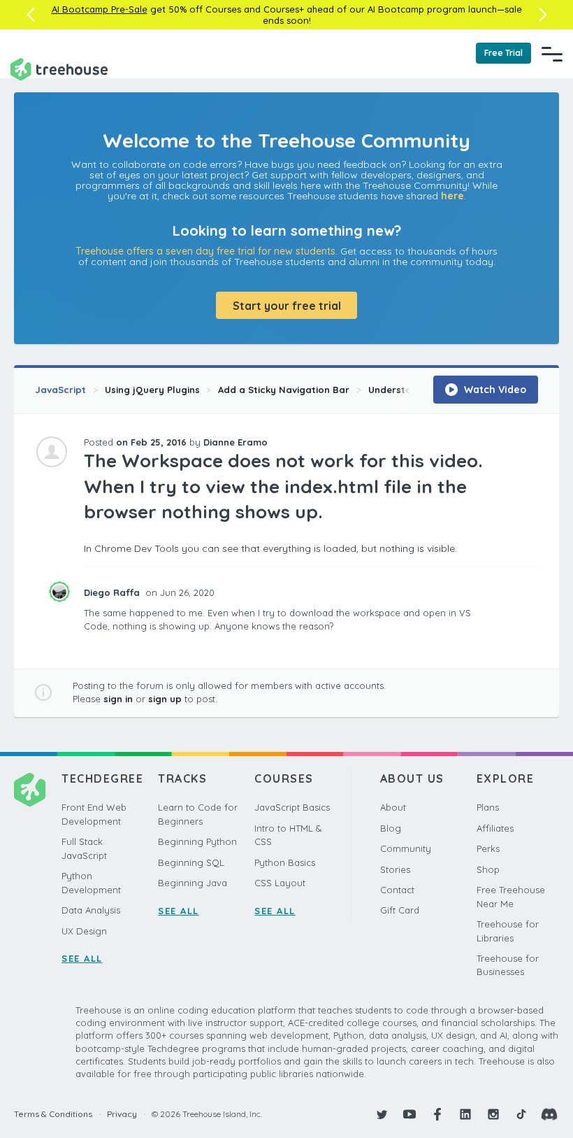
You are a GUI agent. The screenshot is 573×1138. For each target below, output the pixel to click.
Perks (488, 848)
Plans (488, 807)
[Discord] (549, 1114)
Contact (397, 889)
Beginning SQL (191, 862)
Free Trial (503, 53)
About (393, 807)
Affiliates (495, 828)
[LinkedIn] (465, 1114)
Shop (488, 869)
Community (405, 848)
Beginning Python (197, 841)
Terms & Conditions (53, 1114)
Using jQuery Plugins (152, 389)
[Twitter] (381, 1114)
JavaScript (60, 389)
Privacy (122, 1114)
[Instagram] (493, 1114)
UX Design (84, 931)
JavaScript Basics (292, 807)
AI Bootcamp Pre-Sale (99, 9)
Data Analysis (90, 910)
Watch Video (493, 389)
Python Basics (284, 862)
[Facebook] (437, 1114)
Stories (395, 869)
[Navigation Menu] (552, 53)
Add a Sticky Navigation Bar (283, 389)
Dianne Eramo (235, 442)
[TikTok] (521, 1114)
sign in (118, 698)
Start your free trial (287, 306)
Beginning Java (192, 882)
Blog (390, 828)
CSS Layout (279, 882)
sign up (165, 698)
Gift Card (399, 910)
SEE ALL (82, 958)
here (452, 196)
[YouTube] (409, 1114)
